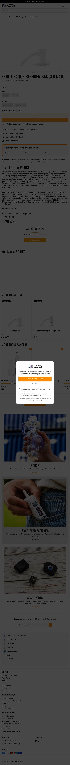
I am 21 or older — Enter (35, 379)
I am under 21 (35, 383)
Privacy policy (38, 400)
